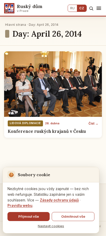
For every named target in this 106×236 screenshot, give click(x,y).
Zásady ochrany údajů (59, 200)
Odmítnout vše (73, 216)
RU (72, 8)
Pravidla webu (19, 206)
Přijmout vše (28, 216)
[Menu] (99, 8)
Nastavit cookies (51, 226)
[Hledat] (91, 8)
